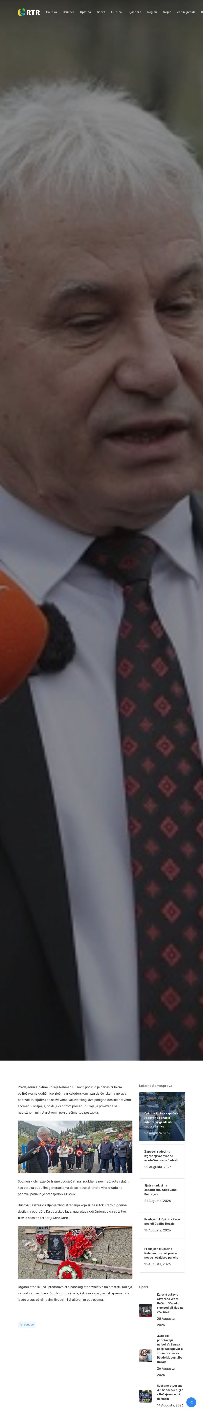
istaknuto (27, 1324)
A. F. (26, 644)
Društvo (73, 644)
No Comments (170, 572)
